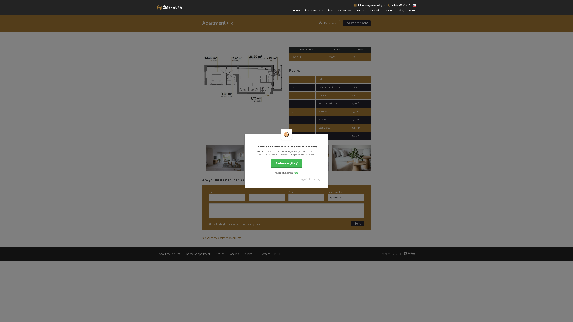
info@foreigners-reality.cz (371, 5)
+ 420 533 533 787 (401, 5)
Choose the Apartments (340, 10)
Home (296, 10)
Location (388, 10)
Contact (412, 10)
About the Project (313, 10)
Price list (361, 10)
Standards (374, 10)
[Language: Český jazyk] (414, 5)
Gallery (400, 10)
